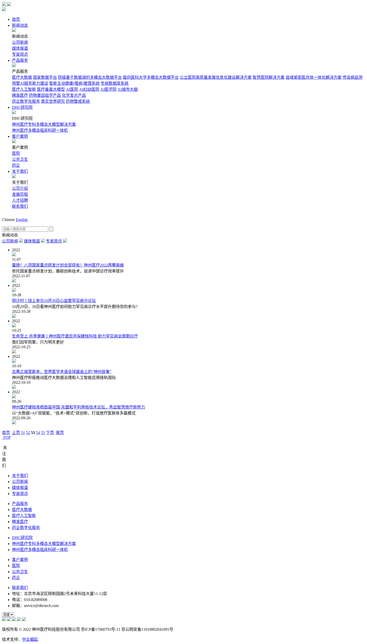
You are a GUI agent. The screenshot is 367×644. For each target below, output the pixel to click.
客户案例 (20, 136)
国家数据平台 (45, 77)
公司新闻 (20, 42)
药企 (16, 165)
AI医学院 (108, 89)
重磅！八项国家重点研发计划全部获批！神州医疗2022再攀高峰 (68, 265)
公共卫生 (20, 159)
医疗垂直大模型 (51, 89)
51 (23, 432)
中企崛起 (30, 639)
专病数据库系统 (115, 83)
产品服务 (20, 60)
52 (28, 432)
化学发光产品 (74, 95)
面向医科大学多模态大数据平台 (151, 77)
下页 (50, 432)
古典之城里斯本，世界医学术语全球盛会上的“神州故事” (61, 372)
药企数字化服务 (26, 101)
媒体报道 (20, 48)
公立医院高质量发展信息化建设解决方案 (216, 77)
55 (43, 432)
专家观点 (20, 54)
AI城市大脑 (128, 89)
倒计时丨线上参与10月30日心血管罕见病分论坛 (54, 300)
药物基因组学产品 (45, 95)
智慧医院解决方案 (269, 77)
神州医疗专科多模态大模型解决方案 (44, 124)
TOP (6, 437)
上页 (16, 432)
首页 (16, 19)
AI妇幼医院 (89, 89)
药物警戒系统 (78, 101)
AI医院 (72, 89)
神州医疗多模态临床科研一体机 (40, 130)
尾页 (60, 432)
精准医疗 (20, 95)
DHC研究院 (22, 107)
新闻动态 (20, 25)
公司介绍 (20, 188)
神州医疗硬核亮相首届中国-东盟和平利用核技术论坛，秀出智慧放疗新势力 (78, 407)
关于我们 (20, 171)
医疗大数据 (22, 77)
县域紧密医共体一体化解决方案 (314, 77)
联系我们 (20, 206)
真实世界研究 (53, 101)
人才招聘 (20, 200)
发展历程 (20, 194)
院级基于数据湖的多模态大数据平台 (90, 77)
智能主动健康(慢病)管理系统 (74, 83)
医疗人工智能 (24, 89)
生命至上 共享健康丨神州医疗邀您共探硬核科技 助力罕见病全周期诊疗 (75, 336)
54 (38, 432)
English (22, 220)
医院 (16, 153)
